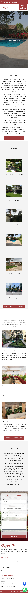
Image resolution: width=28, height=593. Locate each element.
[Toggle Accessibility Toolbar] (24, 584)
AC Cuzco (5, 421)
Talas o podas (14, 224)
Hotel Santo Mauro (8, 350)
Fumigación (14, 249)
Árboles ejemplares (14, 298)
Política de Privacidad (19, 532)
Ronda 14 (5, 386)
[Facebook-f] (25, 2)
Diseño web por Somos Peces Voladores (19, 591)
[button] (16, 7)
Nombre (4, 499)
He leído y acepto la (14, 532)
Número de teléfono (7, 512)
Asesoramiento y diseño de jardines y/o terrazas (14, 175)
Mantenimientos (14, 200)
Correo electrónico (7, 506)
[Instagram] (22, 2)
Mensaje (4, 519)
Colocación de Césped (14, 273)
